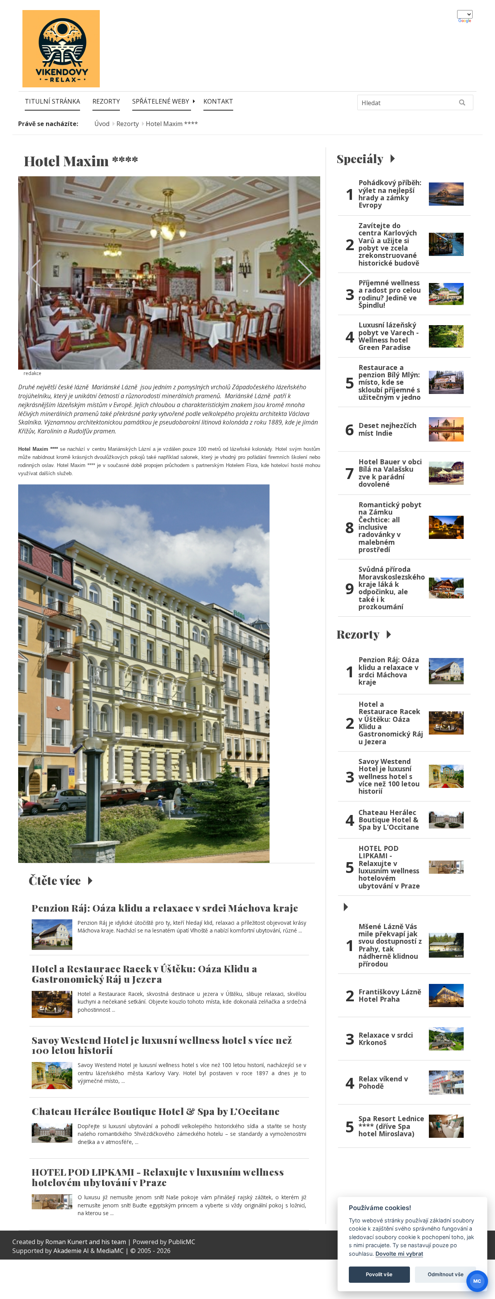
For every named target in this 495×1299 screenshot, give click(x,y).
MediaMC (110, 1250)
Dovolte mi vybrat (399, 1253)
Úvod (101, 123)
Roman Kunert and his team (86, 1242)
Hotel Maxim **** (172, 123)
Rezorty (106, 101)
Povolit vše (379, 1274)
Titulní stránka (52, 101)
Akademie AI (71, 1250)
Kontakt (218, 101)
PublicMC (181, 1242)
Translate (465, 21)
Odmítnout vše (446, 1274)
